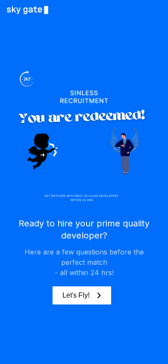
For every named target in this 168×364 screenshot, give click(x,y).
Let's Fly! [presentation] (76, 295)
